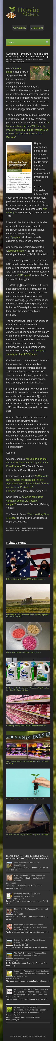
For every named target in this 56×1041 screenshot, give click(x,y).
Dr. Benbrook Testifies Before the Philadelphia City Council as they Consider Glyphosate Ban (27, 689)
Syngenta (15, 237)
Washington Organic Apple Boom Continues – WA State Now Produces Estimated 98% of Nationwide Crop (31, 973)
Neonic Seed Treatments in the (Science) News (23, 652)
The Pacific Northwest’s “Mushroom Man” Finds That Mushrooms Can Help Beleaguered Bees (30, 955)
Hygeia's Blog (38, 59)
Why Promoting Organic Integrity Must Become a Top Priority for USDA (27, 762)
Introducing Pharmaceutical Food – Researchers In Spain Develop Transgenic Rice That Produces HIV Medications (30, 1010)
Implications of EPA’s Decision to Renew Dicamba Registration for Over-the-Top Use (27, 615)
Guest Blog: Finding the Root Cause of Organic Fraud (25, 799)
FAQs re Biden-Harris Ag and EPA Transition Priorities (25, 579)
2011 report (24, 275)
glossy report (17, 177)
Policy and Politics (24, 530)
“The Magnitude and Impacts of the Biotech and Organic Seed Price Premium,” (27, 463)
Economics (10, 530)
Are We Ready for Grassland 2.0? (27, 863)
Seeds (35, 530)
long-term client (16, 251)
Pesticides (10, 61)
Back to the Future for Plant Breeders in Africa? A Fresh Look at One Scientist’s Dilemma (29, 878)
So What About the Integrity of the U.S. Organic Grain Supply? (27, 835)
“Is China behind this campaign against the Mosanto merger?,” (24, 501)
